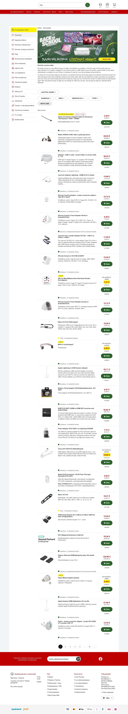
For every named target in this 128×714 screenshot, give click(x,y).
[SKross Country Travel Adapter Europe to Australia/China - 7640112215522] (48, 305)
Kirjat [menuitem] (16, 54)
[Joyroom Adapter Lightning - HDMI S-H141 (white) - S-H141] (48, 179)
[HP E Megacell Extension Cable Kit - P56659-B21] (48, 539)
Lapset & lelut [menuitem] (19, 68)
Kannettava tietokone (17, 12)
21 (89, 647)
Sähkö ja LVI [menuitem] (19, 91)
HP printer (93, 70)
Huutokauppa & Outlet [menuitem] (21, 30)
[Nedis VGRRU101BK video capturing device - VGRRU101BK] (48, 138)
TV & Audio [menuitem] (18, 115)
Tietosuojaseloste (53, 692)
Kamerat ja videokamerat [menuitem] (22, 45)
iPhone (60, 72)
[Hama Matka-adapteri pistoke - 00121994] (48, 579)
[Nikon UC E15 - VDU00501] (48, 498)
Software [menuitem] (17, 87)
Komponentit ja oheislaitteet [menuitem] (23, 59)
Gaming (28, 12)
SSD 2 (61, 12)
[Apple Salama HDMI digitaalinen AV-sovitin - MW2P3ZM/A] (48, 605)
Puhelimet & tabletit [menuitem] (21, 82)
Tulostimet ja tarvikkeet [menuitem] (22, 110)
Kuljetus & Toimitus (54, 680)
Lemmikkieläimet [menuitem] (20, 73)
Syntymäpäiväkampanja (88, 12)
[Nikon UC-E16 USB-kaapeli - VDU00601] (48, 326)
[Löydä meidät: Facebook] (100, 659)
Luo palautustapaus (82, 683)
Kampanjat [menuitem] (18, 35)
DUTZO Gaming (103, 12)
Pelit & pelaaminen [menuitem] (20, 77)
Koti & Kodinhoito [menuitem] (20, 63)
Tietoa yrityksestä (108, 692)
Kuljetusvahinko (80, 692)
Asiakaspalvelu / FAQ (55, 686)
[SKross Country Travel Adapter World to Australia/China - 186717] (48, 219)
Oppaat (50, 677)
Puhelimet (37, 12)
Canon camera (71, 70)
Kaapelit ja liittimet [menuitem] (20, 40)
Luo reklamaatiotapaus (83, 680)
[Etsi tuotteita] (87, 5)
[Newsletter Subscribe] (78, 659)
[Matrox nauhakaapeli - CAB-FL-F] (48, 346)
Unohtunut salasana (82, 689)
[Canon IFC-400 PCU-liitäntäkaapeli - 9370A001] (48, 452)
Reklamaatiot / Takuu (54, 683)
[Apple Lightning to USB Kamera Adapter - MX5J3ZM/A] (48, 372)
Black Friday (69, 12)
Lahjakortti (114, 12)
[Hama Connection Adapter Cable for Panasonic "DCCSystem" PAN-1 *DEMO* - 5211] (48, 118)
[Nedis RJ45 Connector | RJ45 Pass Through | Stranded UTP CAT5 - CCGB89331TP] (48, 478)
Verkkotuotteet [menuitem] (19, 119)
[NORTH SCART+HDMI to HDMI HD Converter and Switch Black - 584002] (48, 412)
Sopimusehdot (52, 689)
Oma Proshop (80, 677)
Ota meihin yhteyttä (17, 686)
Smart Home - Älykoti (49, 12)
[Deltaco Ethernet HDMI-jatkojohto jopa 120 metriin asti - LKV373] (48, 559)
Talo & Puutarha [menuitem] (20, 96)
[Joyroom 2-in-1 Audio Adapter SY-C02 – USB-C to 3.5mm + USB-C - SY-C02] (48, 239)
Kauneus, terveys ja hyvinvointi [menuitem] (24, 49)
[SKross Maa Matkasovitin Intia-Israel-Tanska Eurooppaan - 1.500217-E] (48, 280)
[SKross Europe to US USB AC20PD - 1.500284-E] (48, 260)
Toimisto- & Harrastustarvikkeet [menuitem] (24, 105)
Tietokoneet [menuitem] (18, 101)
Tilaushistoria (80, 686)
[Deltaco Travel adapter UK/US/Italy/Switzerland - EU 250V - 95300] (48, 392)
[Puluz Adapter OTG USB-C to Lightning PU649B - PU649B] (48, 432)
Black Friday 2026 (53, 695)
